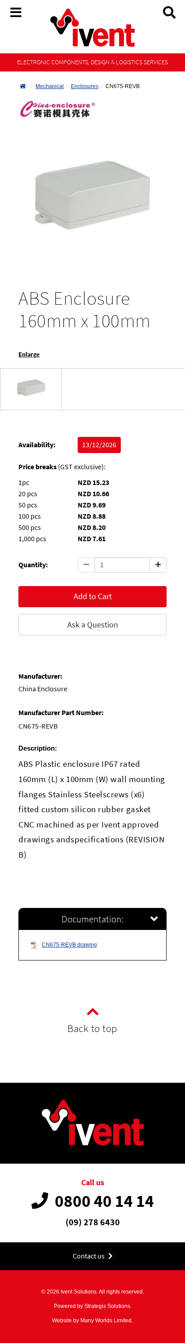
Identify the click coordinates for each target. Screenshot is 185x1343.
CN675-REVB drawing (69, 945)
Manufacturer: (40, 676)
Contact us (89, 1256)
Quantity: (33, 564)
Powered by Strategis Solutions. (93, 1306)
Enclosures (84, 86)
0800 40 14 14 (104, 1201)
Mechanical (49, 86)
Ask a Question (92, 624)
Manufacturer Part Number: (61, 712)
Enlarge (29, 354)
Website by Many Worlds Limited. (92, 1320)
